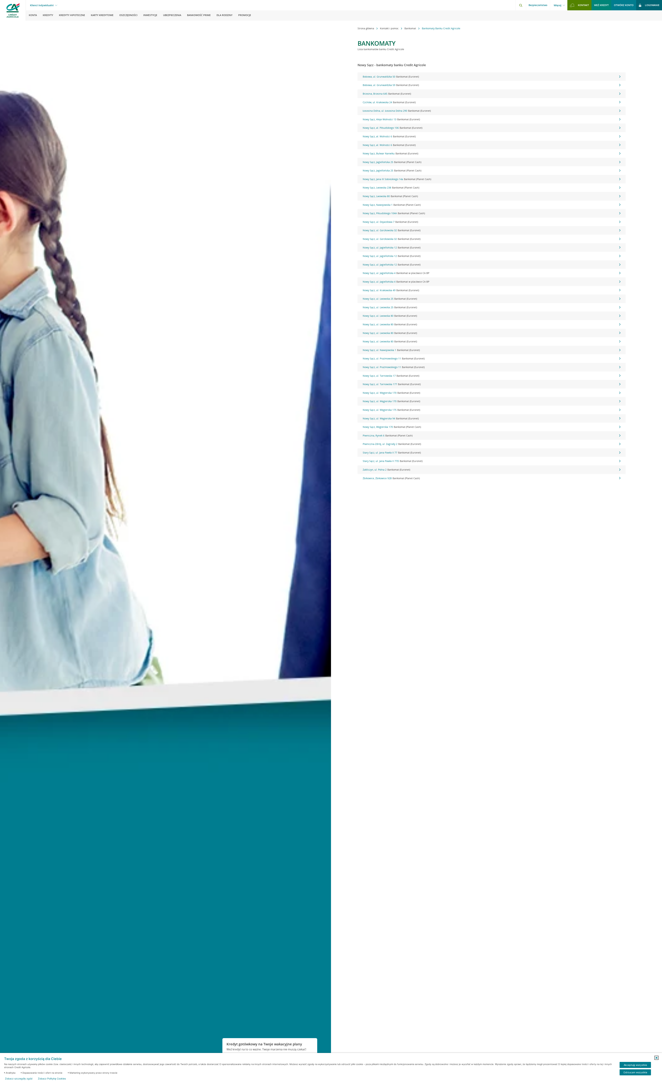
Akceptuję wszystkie (635, 1064)
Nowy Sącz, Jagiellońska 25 (392, 162)
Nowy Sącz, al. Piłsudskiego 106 (392, 127)
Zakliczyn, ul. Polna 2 (386, 469)
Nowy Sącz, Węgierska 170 (392, 427)
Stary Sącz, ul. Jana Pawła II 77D (393, 461)
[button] (656, 1057)
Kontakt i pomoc (389, 28)
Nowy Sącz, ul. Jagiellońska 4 (396, 273)
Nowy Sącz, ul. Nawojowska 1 (391, 350)
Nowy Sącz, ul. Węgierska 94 (391, 418)
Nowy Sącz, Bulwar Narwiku (390, 153)
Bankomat (410, 28)
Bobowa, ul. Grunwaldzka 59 (391, 85)
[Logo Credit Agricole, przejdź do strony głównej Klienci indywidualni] (13, 10)
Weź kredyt (601, 5)
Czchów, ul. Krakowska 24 (389, 102)
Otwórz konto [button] (624, 5)
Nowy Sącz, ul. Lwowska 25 (390, 298)
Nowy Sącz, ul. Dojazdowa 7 (390, 221)
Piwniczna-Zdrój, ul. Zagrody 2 (392, 444)
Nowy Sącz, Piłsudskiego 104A (394, 213)
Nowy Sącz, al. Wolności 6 (389, 136)
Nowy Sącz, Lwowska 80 (390, 196)
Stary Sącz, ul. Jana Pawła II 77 (392, 452)
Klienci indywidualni (42, 5)
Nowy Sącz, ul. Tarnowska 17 (391, 375)
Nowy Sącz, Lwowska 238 (391, 187)
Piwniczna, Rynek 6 (388, 435)
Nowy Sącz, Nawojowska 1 (392, 204)
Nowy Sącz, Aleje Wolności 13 (391, 119)
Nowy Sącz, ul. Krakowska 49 (391, 290)
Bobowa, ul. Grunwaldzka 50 (391, 76)
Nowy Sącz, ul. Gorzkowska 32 (391, 230)
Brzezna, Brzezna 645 (387, 93)
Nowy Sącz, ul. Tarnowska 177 (392, 384)
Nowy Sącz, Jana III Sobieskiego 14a (397, 179)
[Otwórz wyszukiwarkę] (520, 5)
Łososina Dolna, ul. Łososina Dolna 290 (397, 110)
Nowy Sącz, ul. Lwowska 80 (390, 315)
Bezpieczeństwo (538, 5)
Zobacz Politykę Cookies (52, 1078)
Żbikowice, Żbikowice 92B (391, 478)
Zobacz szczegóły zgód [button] (18, 1078)
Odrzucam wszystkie (635, 1072)
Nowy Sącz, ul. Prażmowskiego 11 (394, 358)
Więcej (557, 5)
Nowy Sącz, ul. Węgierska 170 (391, 392)
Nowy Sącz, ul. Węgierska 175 (391, 409)
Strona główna (366, 28)
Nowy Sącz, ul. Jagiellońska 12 (391, 247)
